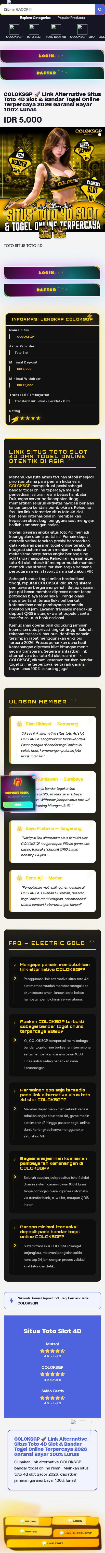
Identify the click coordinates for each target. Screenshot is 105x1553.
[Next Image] (101, 180)
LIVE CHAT (54, 1542)
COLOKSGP (19, 486)
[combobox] (47, 9)
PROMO (32, 1524)
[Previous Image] (4, 180)
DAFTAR (46, 290)
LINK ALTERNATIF (78, 1532)
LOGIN (46, 273)
